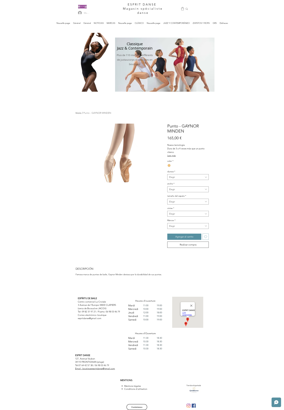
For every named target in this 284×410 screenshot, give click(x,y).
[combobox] (188, 177)
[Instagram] (189, 406)
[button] (182, 8)
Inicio (78, 112)
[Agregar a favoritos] (205, 237)
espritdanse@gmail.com (89, 318)
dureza (171, 171)
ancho (170, 183)
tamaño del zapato (176, 196)
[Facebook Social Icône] (194, 406)
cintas (170, 208)
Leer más (171, 155)
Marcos (171, 220)
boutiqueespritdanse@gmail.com (99, 368)
